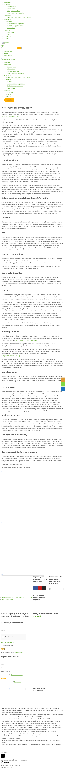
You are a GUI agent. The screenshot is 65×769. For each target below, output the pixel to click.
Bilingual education (13, 11)
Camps (9, 22)
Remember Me (7, 646)
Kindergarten (11, 7)
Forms (6, 53)
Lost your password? (7, 642)
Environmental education (15, 13)
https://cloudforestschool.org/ (12, 116)
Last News (10, 32)
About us (7, 30)
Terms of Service (17, 675)
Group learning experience (16, 24)
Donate (6, 39)
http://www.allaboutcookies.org (26, 340)
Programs (7, 19)
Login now (17, 682)
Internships (11, 28)
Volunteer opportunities (15, 26)
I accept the (13, 675)
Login (2, 46)
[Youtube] (40, 588)
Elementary (11, 9)
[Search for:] (9, 48)
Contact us (7, 36)
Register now (18, 653)
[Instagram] (44, 588)
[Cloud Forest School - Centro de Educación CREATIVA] (8, 59)
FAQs (9, 34)
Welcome (7, 2)
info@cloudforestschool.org (11, 356)
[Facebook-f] (35, 588)
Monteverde (8, 56)
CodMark (36, 616)
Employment (8, 51)
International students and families (19, 17)
